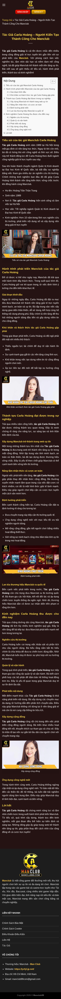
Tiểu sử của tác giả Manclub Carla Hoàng (24, 85)
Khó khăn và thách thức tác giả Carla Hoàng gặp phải (32, 95)
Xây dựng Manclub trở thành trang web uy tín (29, 102)
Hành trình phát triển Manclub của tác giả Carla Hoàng (30, 89)
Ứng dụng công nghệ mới (20, 130)
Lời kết (9, 133)
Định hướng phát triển (19, 108)
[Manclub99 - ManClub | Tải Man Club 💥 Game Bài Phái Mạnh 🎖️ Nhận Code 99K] (30, 5)
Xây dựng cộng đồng (19, 126)
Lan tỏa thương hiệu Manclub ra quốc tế (26, 111)
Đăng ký (38, 12)
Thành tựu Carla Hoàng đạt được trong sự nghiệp (28, 98)
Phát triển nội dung (18, 124)
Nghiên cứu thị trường (19, 117)
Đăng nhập (22, 12)
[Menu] (4, 4)
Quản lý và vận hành (18, 120)
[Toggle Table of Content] (52, 81)
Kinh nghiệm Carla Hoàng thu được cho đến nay (27, 114)
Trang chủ (7, 20)
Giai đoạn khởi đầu (18, 92)
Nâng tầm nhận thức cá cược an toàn (26, 105)
